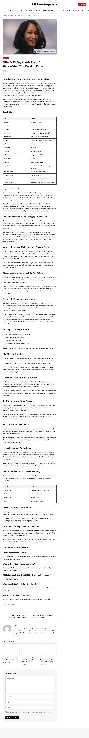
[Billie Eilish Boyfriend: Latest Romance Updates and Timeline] (30, 651)
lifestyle (37, 10)
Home (4, 15)
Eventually (36, 319)
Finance (69, 10)
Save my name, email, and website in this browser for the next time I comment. (28, 712)
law (74, 10)
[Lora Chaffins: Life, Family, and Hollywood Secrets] (11, 651)
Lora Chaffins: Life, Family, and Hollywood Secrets (11, 659)
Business (29, 10)
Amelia (9, 71)
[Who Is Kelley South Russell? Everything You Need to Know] (30, 36)
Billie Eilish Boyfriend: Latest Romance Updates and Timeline (29, 659)
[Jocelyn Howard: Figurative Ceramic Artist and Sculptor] (48, 651)
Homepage (11, 10)
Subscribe (82, 4)
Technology (20, 10)
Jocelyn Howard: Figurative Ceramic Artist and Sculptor (46, 659)
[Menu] (4, 11)
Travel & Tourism (47, 10)
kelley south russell (9, 604)
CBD (79, 10)
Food (56, 10)
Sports (62, 10)
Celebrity (6, 58)
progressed (24, 234)
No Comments (27, 71)
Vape (83, 10)
